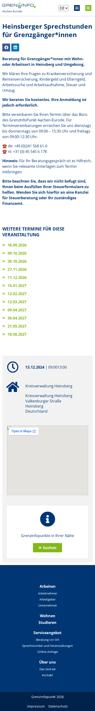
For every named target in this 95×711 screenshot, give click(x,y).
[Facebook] (6, 47)
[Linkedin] (15, 47)
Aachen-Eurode (12, 11)
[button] (77, 8)
